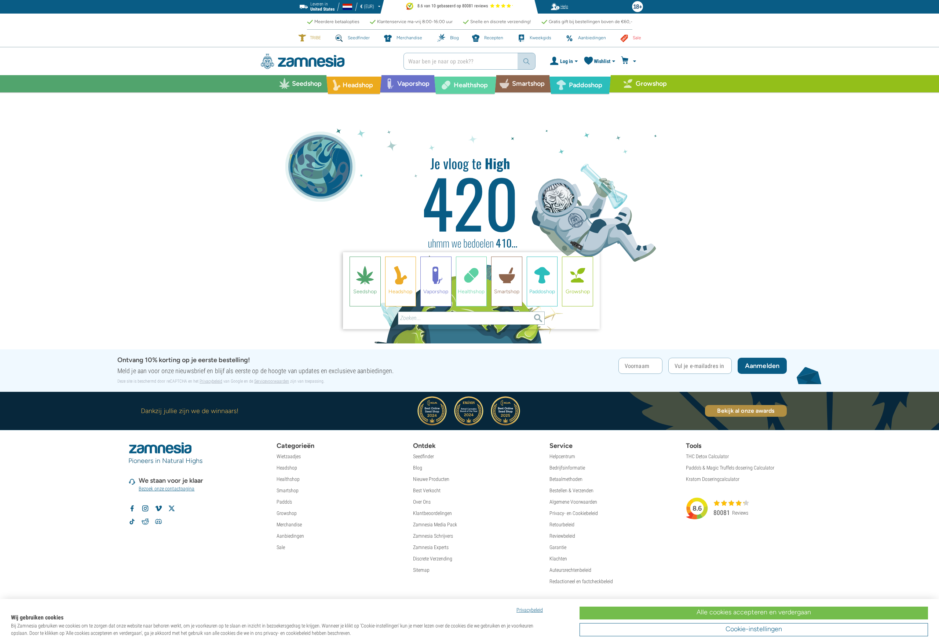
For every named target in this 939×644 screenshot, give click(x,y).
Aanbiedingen (290, 536)
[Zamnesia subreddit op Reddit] (145, 521)
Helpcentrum (562, 456)
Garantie (557, 547)
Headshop (287, 468)
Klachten (558, 559)
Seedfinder (423, 456)
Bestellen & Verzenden (571, 490)
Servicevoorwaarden (271, 381)
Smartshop (288, 490)
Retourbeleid (561, 524)
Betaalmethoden (565, 479)
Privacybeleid (211, 381)
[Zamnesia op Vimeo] (158, 508)
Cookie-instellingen (754, 629)
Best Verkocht (427, 490)
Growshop (287, 513)
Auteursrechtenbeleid (570, 570)
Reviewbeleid (562, 536)
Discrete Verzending (432, 559)
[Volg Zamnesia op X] (171, 508)
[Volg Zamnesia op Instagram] (145, 508)
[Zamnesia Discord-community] (158, 521)
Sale (281, 547)
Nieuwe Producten (431, 479)
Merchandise (289, 524)
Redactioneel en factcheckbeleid (581, 581)
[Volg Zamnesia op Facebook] (132, 508)
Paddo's (284, 502)
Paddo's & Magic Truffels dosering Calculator (730, 468)
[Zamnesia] (326, 61)
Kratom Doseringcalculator (712, 479)
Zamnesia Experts (431, 547)
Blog (417, 468)
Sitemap (421, 570)
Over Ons (422, 502)
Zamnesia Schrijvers (433, 536)
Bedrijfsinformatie (567, 468)
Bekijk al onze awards (745, 410)
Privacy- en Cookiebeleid (573, 513)
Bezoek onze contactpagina (167, 489)
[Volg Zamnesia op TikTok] (132, 521)
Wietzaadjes (289, 456)
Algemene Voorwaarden (573, 502)
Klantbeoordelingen (432, 513)
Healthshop (288, 479)
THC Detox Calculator (707, 456)
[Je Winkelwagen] (630, 61)
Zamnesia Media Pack (435, 524)
